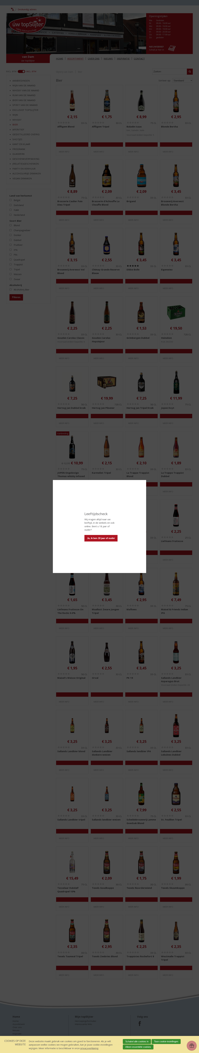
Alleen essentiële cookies (138, 1047)
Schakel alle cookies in (136, 1041)
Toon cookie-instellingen (166, 1041)
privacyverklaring (89, 1048)
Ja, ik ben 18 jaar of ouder (101, 538)
